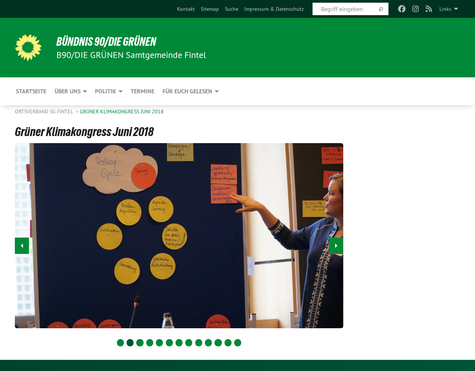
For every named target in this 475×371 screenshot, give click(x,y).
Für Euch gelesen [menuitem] (187, 91)
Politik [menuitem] (105, 91)
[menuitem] (186, 9)
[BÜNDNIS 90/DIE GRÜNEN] (28, 47)
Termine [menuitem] (142, 91)
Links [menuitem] (445, 9)
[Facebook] (402, 9)
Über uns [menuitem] (68, 91)
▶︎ (336, 246)
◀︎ (22, 246)
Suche (231, 9)
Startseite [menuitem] (31, 91)
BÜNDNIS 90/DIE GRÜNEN (106, 41)
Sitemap (210, 9)
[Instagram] (415, 9)
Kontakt (186, 9)
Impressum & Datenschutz (274, 9)
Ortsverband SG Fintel (44, 111)
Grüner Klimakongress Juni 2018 (122, 111)
